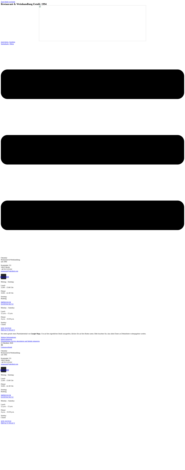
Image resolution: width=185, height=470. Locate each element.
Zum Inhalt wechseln (8, 2)
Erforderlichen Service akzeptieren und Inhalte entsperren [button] (20, 341)
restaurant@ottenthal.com (9, 271)
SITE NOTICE (6, 328)
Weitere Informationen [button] (8, 337)
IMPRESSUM (6, 302)
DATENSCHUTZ (7, 304)
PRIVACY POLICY (8, 330)
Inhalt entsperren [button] (6, 339)
